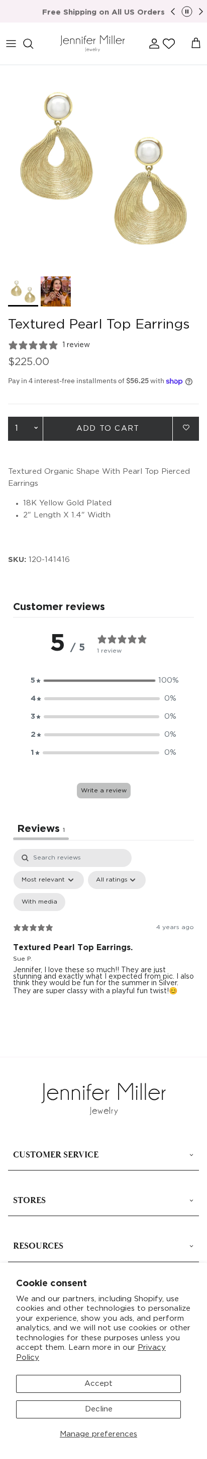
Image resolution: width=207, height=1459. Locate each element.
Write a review (104, 790)
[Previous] (173, 12)
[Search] (33, 44)
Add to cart (107, 428)
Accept (98, 1383)
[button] (169, 44)
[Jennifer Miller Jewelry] (92, 44)
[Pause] (187, 12)
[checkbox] (39, 902)
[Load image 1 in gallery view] (103, 168)
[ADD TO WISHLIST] (186, 428)
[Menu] (11, 44)
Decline (99, 1409)
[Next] (201, 12)
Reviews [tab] (41, 828)
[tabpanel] (103, 935)
